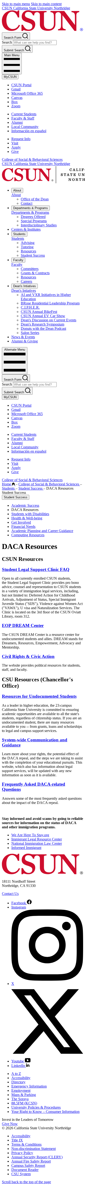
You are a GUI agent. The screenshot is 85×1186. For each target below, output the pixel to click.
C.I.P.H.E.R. (30, 307)
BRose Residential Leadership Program (50, 303)
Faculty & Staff (22, 118)
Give (15, 152)
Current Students (23, 114)
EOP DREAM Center (23, 625)
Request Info (20, 139)
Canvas (16, 98)
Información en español (28, 131)
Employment (20, 1090)
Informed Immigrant (26, 848)
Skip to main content (46, 4)
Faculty (18, 260)
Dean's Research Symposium (42, 324)
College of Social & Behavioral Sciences (32, 159)
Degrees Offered (33, 217)
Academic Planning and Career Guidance (42, 531)
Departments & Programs (30, 208)
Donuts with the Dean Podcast (43, 328)
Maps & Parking (23, 1095)
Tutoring (27, 247)
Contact (26, 203)
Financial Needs (23, 527)
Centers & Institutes (26, 229)
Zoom (15, 106)
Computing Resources (27, 535)
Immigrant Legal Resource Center (36, 839)
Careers (26, 281)
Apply (16, 147)
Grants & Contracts (35, 273)
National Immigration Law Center (36, 843)
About (17, 190)
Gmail (16, 89)
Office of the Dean (35, 199)
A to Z (16, 1074)
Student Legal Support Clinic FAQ (35, 569)
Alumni (17, 122)
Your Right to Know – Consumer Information (45, 1112)
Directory (18, 1082)
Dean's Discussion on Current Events (48, 320)
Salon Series (30, 333)
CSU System (21, 1174)
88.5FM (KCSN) (24, 1103)
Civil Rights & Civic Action (28, 656)
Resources (28, 251)
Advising (27, 243)
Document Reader (24, 1170)
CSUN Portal (21, 85)
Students (19, 234)
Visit (14, 143)
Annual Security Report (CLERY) (37, 1157)
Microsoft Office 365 (27, 93)
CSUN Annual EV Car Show (43, 316)
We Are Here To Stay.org (30, 835)
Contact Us (10, 894)
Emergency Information (29, 1086)
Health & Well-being (26, 518)
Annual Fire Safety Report (31, 1161)
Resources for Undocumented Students (39, 696)
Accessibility (20, 1078)
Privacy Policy (22, 1153)
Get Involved (21, 522)
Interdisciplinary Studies (39, 225)
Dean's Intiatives (24, 286)
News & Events (23, 337)
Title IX (17, 1140)
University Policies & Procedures (36, 1107)
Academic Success (25, 505)
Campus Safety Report (28, 1165)
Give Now (10, 1124)
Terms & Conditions (26, 1144)
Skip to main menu (16, 4)
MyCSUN (10, 77)
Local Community (24, 127)
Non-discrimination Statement (33, 1149)
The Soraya (20, 1099)
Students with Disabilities (30, 514)
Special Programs (34, 221)
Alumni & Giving (24, 341)
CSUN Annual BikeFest (39, 312)
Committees (29, 269)
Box (14, 102)
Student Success (33, 255)
